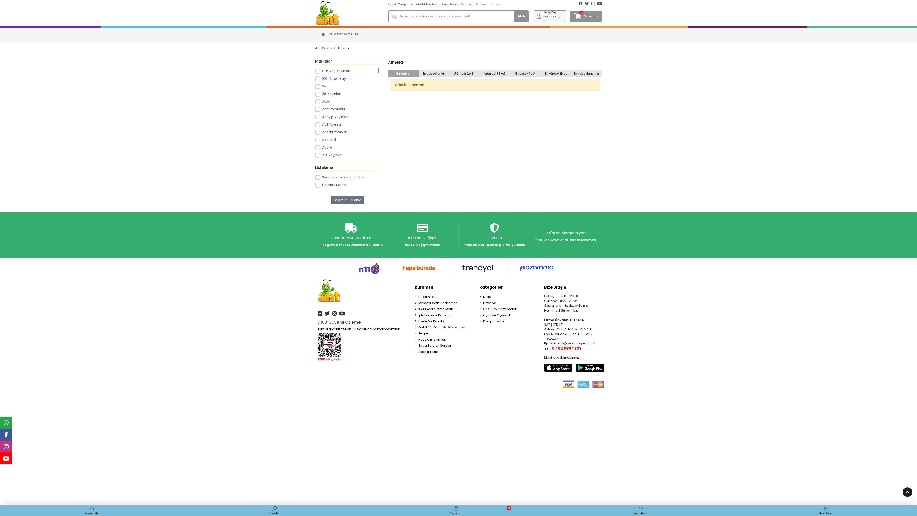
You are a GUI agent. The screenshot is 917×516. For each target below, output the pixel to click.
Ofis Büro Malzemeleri (500, 309)
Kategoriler (491, 287)
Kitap (487, 297)
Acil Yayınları (332, 124)
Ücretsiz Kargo (334, 185)
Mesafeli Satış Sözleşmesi (438, 303)
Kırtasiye (489, 303)
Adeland (329, 139)
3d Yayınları (331, 93)
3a (324, 86)
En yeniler (403, 73)
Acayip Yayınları (335, 116)
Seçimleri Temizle (347, 200)
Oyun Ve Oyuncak (497, 315)
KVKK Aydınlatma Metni (436, 309)
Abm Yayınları (333, 109)
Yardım (481, 4)
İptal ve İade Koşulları (434, 315)
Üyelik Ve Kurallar (431, 321)
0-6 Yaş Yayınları (336, 71)
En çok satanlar (434, 73)
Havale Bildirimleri (424, 4)
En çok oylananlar (586, 73)
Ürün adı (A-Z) (464, 73)
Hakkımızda (427, 297)
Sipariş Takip (397, 4)
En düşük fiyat (525, 73)
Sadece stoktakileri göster (343, 177)
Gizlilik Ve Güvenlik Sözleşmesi (441, 327)
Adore (327, 147)
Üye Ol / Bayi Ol (552, 18)
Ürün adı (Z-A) (494, 73)
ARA (521, 16)
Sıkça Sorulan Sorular (456, 4)
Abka (326, 101)
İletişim (496, 4)
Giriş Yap (550, 12)
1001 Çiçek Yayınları (337, 78)
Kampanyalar (493, 321)
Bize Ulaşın (555, 287)
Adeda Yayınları (335, 132)
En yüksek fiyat (556, 73)
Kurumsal (425, 287)
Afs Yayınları (332, 155)
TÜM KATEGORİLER (344, 34)
